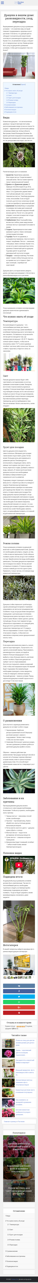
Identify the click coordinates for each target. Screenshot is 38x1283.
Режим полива (12, 100)
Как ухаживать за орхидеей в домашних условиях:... (23, 1102)
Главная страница (10, 1121)
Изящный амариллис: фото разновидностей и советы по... (25, 1072)
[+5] (24, 1026)
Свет (9, 95)
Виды (6, 88)
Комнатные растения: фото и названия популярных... (19, 1168)
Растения (21, 1121)
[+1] (17, 1026)
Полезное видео (10, 109)
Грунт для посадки (13, 98)
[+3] (21, 1026)
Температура (11, 93)
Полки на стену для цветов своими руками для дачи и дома (25, 1042)
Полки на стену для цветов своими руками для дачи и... (19, 1191)
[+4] (22, 1026)
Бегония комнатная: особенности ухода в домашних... (23, 1112)
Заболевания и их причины (13, 107)
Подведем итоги (10, 112)
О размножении (10, 105)
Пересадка (11, 102)
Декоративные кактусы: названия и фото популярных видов (24, 1082)
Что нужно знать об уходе (13, 90)
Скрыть (23, 84)
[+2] (19, 1026)
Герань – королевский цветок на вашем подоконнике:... (23, 1052)
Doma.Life (15, 1279)
